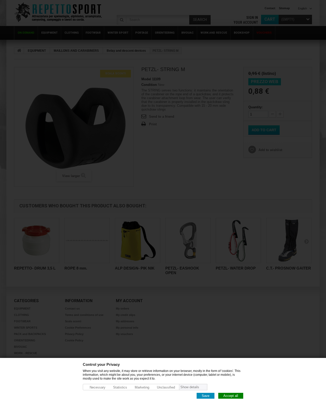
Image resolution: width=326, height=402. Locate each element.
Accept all (230, 395)
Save (205, 395)
